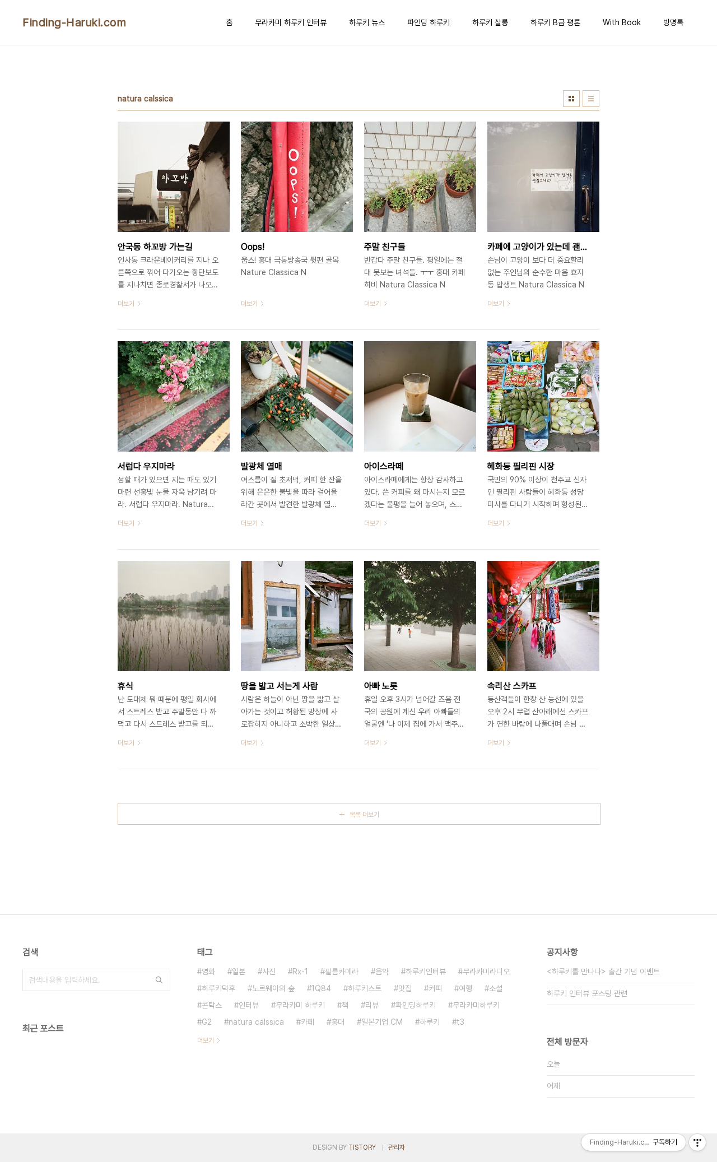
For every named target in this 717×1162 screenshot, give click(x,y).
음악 (382, 971)
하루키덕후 (218, 988)
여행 (465, 988)
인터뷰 (249, 1005)
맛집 (405, 988)
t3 (460, 1021)
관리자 (396, 1147)
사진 (269, 971)
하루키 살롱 (490, 22)
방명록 (673, 22)
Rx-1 (300, 971)
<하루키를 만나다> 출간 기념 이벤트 (603, 971)
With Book (622, 22)
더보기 (205, 1040)
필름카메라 (341, 971)
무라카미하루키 (476, 1005)
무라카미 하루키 (300, 1005)
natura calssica (256, 1021)
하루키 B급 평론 (555, 22)
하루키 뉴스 (367, 22)
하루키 (430, 1021)
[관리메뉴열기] (697, 1142)
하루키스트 (364, 988)
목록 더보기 (364, 815)
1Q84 (321, 988)
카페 (307, 1021)
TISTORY (362, 1147)
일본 (238, 971)
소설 (495, 988)
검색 (159, 980)
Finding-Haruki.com (74, 22)
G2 (207, 1021)
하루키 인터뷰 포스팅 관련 (587, 993)
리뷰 (372, 1005)
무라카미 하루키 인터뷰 (291, 22)
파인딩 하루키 (428, 22)
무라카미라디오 (486, 971)
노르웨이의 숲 (273, 988)
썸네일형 (571, 98)
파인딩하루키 (415, 1005)
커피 (435, 988)
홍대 (337, 1021)
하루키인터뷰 (426, 971)
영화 (208, 971)
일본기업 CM (382, 1021)
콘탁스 (212, 1005)
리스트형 (591, 98)
